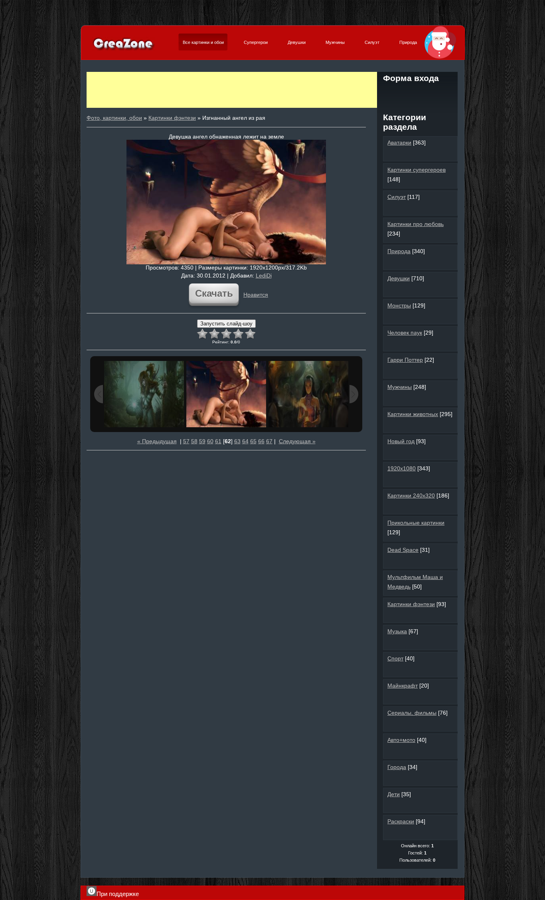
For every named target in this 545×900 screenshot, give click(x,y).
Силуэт (372, 42)
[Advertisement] (232, 90)
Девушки (297, 42)
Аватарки (399, 142)
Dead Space (403, 550)
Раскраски (400, 821)
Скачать (214, 293)
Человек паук (404, 332)
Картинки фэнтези (172, 118)
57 (186, 441)
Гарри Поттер (405, 360)
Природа (408, 42)
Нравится (255, 294)
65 (253, 441)
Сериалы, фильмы (411, 713)
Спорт (395, 658)
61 (218, 441)
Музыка (397, 631)
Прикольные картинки (415, 522)
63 (237, 441)
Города (396, 767)
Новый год (401, 441)
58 (194, 441)
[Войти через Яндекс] (431, 93)
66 (261, 441)
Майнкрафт (402, 685)
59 (202, 441)
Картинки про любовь (415, 224)
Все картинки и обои (203, 42)
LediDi (264, 275)
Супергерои (256, 42)
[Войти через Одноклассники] (417, 107)
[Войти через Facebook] (417, 93)
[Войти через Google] (444, 93)
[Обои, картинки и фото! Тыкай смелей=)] (123, 49)
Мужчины (335, 42)
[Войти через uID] (390, 93)
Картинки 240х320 (411, 495)
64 (245, 441)
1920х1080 (401, 468)
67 (269, 441)
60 (210, 441)
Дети (393, 794)
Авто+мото (401, 740)
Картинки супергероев (416, 170)
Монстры (399, 305)
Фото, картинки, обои (114, 118)
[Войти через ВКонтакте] (404, 93)
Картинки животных (412, 414)
